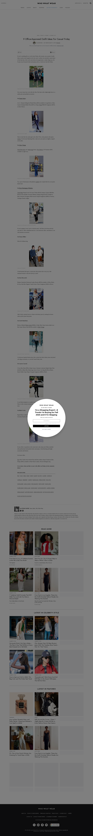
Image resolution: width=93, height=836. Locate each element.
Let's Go (46, 426)
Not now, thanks (46, 429)
